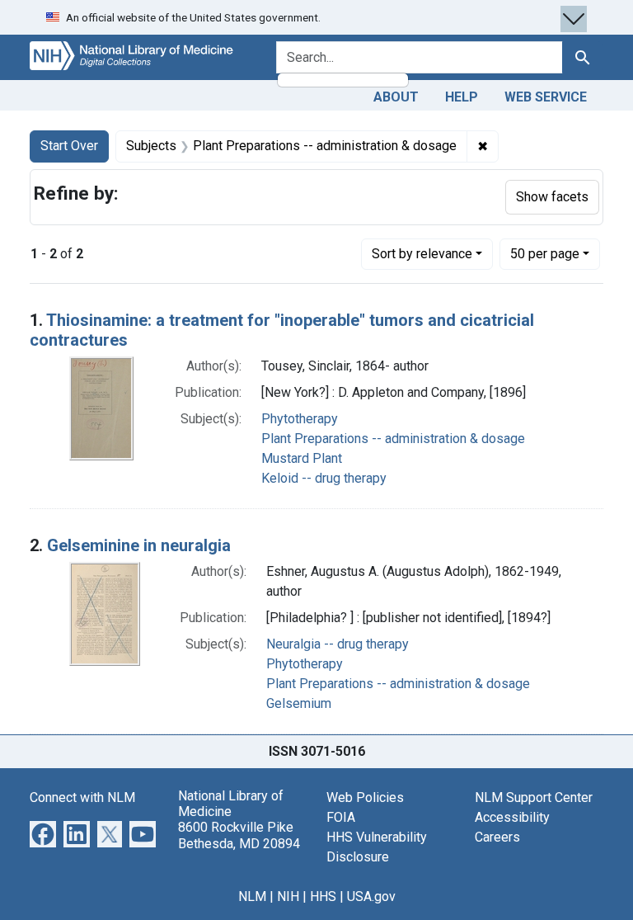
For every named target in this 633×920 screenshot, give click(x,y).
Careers (497, 837)
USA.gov (371, 896)
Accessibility (512, 817)
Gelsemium (298, 703)
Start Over (69, 145)
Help (461, 97)
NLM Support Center (534, 797)
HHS (323, 896)
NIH (288, 896)
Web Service (545, 97)
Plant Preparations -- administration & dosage (393, 438)
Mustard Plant (301, 458)
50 (544, 253)
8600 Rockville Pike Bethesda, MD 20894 (239, 835)
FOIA (340, 817)
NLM (252, 896)
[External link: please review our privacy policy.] (43, 833)
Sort (422, 254)
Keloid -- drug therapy (324, 478)
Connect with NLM (82, 797)
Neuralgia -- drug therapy (337, 644)
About (396, 97)
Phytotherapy (299, 419)
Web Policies (365, 797)
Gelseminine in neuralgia (139, 545)
